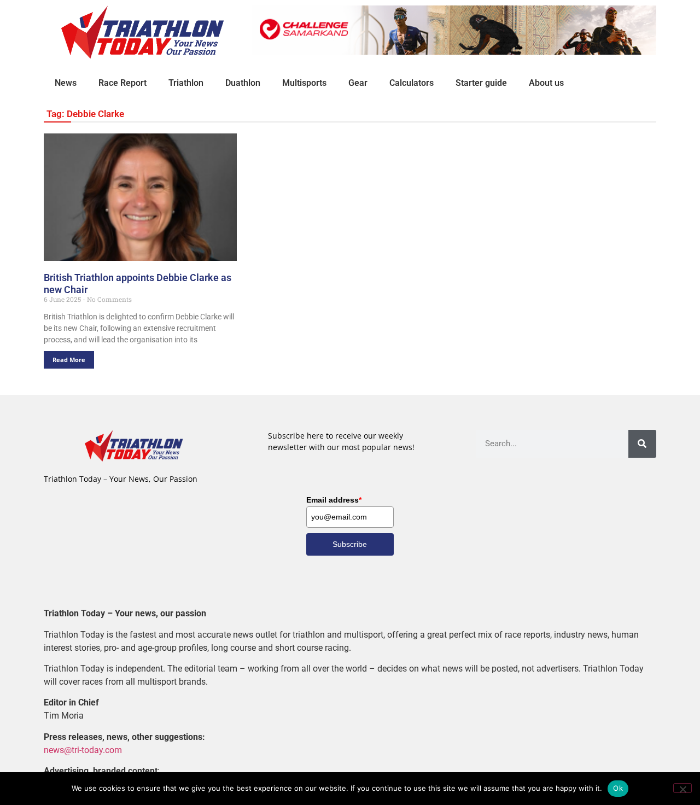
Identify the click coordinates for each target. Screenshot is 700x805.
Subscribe (349, 544)
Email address (333, 500)
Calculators (411, 83)
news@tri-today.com (83, 750)
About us (546, 83)
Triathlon (185, 83)
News (66, 83)
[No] (682, 788)
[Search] (642, 444)
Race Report (122, 83)
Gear (358, 83)
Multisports (304, 83)
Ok (618, 788)
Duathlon (242, 83)
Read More (68, 359)
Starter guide (481, 83)
